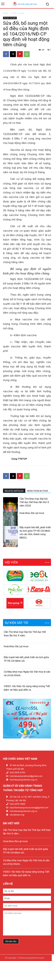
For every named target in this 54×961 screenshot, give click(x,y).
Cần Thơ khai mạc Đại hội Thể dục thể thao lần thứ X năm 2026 (34, 502)
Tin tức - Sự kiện (17, 13)
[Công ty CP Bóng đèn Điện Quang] (15, 603)
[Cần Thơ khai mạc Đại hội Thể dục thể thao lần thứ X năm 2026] (10, 508)
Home (5, 13)
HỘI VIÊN (11, 562)
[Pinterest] (20, 54)
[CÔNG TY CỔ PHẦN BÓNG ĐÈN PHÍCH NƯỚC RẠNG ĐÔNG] (39, 589)
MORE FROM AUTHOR (37, 491)
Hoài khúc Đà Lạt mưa (32, 513)
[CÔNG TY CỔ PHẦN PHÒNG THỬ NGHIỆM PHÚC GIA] (15, 589)
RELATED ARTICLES (14, 491)
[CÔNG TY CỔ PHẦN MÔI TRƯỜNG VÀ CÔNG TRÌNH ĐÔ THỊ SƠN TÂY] (15, 576)
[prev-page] (5, 545)
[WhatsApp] (27, 54)
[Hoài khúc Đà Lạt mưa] (10, 523)
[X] (13, 54)
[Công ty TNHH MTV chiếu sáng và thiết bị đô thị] (39, 603)
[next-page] (10, 545)
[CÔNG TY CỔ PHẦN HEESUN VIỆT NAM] (39, 576)
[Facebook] (6, 54)
